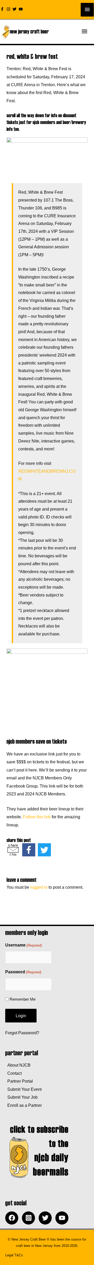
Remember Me (23, 999)
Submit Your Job (21, 1097)
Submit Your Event (23, 1089)
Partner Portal (19, 1081)
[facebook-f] (2, 9)
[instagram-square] (30, 1218)
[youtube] (21, 9)
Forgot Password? (22, 1032)
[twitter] (15, 9)
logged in (39, 887)
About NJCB (18, 1065)
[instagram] (9, 9)
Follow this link (37, 816)
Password (23, 972)
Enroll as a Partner (23, 1105)
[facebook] (13, 1218)
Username (23, 945)
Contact (13, 1073)
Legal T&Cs (14, 1255)
